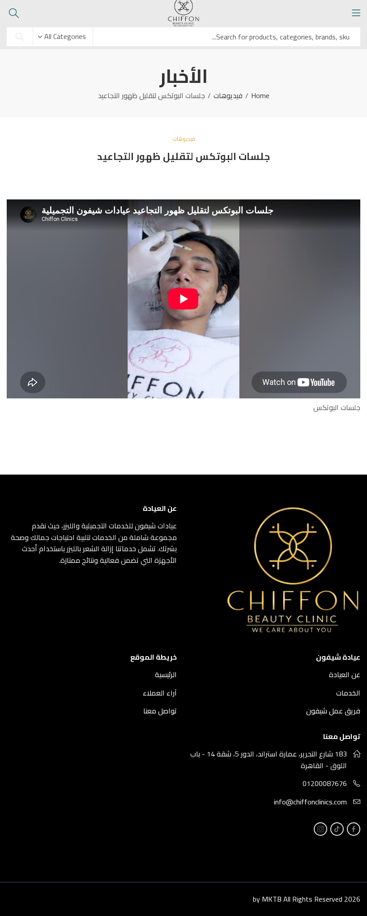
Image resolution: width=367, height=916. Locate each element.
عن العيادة (344, 674)
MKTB (272, 899)
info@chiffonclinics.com (310, 801)
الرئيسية (166, 674)
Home (260, 96)
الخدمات (348, 693)
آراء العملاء (160, 693)
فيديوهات (228, 96)
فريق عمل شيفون (333, 710)
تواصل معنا (160, 710)
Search (20, 36)
